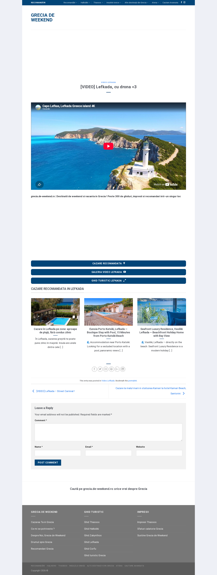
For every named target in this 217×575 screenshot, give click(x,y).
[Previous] (30, 329)
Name (39, 447)
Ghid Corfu (90, 548)
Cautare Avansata (170, 2)
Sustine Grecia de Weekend (152, 535)
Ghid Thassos (91, 522)
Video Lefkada (108, 82)
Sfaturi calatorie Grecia (150, 528)
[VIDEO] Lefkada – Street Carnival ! (55, 390)
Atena (154, 2)
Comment (41, 420)
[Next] (186, 329)
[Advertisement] (108, 53)
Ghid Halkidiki (91, 528)
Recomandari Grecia (42, 548)
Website (140, 447)
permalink (132, 381)
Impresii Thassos (146, 522)
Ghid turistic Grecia (95, 555)
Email (89, 447)
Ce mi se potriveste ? (42, 528)
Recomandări (69, 2)
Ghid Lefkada (91, 542)
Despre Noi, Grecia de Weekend (48, 535)
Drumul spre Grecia (41, 542)
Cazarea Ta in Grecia (42, 522)
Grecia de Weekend (42, 17)
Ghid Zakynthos (93, 535)
